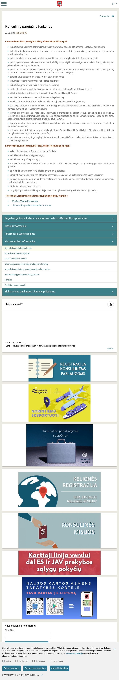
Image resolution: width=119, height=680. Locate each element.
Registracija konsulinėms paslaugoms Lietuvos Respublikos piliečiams (46, 218)
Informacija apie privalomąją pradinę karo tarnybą (26, 264)
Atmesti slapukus (59, 668)
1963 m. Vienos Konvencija (25, 201)
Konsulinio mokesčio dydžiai (17, 253)
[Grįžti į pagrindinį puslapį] (59, 4)
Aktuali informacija (15, 225)
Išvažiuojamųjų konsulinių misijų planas (22, 274)
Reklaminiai (58, 661)
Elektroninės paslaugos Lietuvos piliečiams (30, 291)
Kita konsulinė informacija (20, 241)
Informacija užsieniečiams (20, 233)
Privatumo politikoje (74, 653)
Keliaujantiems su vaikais (16, 258)
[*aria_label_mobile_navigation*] (4, 4)
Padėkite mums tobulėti (15, 285)
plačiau (110, 349)
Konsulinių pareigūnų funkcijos (18, 248)
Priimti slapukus (11, 668)
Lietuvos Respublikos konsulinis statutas (31, 205)
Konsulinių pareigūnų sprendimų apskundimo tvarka (27, 269)
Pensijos (8, 280)
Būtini (8, 661)
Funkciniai (23, 661)
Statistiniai (40, 661)
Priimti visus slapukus (35, 668)
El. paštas (9, 630)
